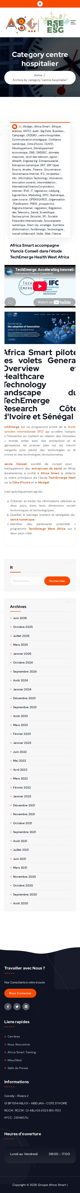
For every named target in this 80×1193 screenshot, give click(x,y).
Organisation (57, 199)
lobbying (54, 191)
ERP (42, 165)
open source (20, 199)
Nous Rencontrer (19, 1044)
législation (40, 191)
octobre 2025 (23, 627)
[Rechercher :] (26, 580)
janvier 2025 (22, 654)
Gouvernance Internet (25, 174)
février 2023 (22, 734)
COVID (49, 144)
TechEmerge (37, 229)
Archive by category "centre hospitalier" (40, 80)
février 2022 (22, 787)
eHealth (17, 161)
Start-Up (32, 225)
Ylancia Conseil (14, 464)
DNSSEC (42, 152)
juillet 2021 (21, 850)
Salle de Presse (18, 1068)
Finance (37, 169)
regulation (40, 208)
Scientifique (47, 212)
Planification (20, 204)
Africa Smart (42, 126)
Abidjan (27, 126)
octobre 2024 (23, 662)
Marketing (35, 195)
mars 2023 (20, 725)
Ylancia (56, 233)
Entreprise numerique (25, 165)
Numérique (57, 195)
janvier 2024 (22, 689)
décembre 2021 (24, 805)
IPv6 (26, 191)
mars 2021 (20, 867)
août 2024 (20, 680)
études (27, 169)
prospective (46, 204)
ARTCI (27, 131)
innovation (55, 178)
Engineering (30, 161)
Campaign (18, 135)
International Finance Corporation (33, 186)
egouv (53, 157)
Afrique (56, 126)
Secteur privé (20, 216)
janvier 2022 (22, 796)
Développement (22, 148)
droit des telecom (37, 157)
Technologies (55, 229)
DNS (32, 152)
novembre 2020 (24, 876)
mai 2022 (19, 760)
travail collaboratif (23, 233)
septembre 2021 (24, 832)
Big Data (46, 131)
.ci (19, 126)
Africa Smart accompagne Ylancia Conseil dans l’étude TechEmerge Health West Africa (39, 251)
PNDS (33, 204)
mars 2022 (20, 778)
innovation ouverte (23, 182)
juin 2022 (20, 752)
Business (58, 131)
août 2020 (20, 903)
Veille (40, 233)
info (14, 178)
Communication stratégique (29, 139)
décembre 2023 (24, 698)
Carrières (14, 1036)
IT (32, 191)
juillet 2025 (21, 636)
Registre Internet (22, 208)
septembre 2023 (25, 707)
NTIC (46, 195)
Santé (34, 212)
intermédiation (46, 182)
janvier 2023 (22, 743)
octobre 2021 (22, 823)
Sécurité (35, 216)
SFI (44, 216)
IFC (43, 174)
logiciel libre (19, 195)
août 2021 (20, 841)
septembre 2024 (25, 671)
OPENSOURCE (38, 199)
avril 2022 (20, 769)
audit (36, 131)
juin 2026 (20, 618)
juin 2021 (19, 859)
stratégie (45, 225)
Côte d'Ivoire (35, 144)
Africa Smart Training (22, 1052)
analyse (17, 131)
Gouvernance (52, 169)
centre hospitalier (50, 135)
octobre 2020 (23, 885)
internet (17, 191)
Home (38, 75)
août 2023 (20, 716)
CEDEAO (31, 135)
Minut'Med (15, 1060)
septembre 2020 (25, 894)
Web (47, 233)
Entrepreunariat (48, 161)
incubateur (52, 174)
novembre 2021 (24, 814)
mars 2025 (20, 644)
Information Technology (33, 178)
